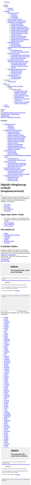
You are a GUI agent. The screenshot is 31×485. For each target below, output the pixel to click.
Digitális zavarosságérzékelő (18, 36)
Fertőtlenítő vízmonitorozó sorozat (17, 69)
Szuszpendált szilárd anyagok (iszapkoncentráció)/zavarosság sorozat (18, 60)
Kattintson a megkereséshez (8, 255)
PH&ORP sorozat (19, 97)
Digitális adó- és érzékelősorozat (16, 22)
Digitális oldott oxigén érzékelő (19, 30)
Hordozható (14, 16)
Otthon (6, 5)
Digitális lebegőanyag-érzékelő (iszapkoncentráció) (19, 33)
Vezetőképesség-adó (16, 50)
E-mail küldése (5, 259)
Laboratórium (14, 17)
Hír (5, 83)
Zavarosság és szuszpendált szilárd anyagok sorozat (21, 102)
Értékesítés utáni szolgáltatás (15, 86)
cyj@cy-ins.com (8, 226)
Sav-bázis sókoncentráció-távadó (20, 52)
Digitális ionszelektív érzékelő (19, 27)
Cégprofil (10, 8)
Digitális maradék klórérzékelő (19, 31)
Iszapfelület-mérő (15, 78)
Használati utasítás (9, 241)
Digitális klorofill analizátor (18, 38)
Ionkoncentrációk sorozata (21, 95)
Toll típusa (14, 14)
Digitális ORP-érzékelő (17, 25)
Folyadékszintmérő (16, 77)
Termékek (7, 11)
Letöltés (6, 239)
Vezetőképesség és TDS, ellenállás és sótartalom (21, 91)
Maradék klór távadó (16, 70)
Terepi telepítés (12, 81)
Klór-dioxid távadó (16, 72)
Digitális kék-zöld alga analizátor (20, 39)
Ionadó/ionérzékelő (16, 45)
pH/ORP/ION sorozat (13, 42)
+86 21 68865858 (9, 223)
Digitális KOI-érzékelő (17, 41)
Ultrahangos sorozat (13, 75)
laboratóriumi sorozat (13, 13)
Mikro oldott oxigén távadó (18, 58)
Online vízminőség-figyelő (15, 19)
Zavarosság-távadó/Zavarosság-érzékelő (18, 174)
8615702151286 (5, 261)
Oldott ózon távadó (16, 74)
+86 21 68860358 (9, 224)
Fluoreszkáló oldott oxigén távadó (20, 55)
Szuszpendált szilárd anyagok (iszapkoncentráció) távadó (19, 63)
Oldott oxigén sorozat (13, 53)
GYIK (6, 105)
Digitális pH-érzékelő (17, 24)
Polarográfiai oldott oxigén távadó (20, 56)
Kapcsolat (7, 106)
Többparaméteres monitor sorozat (17, 20)
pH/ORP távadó (15, 44)
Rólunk (6, 233)
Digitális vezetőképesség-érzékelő (20, 28)
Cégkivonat (11, 9)
